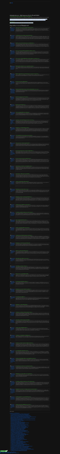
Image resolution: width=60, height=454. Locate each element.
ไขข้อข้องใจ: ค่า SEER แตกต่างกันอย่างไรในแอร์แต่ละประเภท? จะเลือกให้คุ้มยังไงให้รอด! (20, 415)
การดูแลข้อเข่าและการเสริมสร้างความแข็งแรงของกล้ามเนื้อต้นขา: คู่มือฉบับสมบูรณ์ (20, 444)
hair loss (39, 19)
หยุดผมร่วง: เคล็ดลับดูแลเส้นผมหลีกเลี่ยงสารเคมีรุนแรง (17, 432)
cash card (43, 19)
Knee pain (24, 20)
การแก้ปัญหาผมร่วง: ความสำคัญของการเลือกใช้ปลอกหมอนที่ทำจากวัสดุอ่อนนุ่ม (19, 441)
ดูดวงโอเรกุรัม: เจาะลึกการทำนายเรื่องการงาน (16, 421)
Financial (27, 20)
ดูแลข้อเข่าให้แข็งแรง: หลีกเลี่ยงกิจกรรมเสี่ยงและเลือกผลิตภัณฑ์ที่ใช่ (18, 442)
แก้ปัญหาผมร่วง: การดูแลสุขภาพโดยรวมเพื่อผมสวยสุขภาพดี (17, 435)
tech (33, 20)
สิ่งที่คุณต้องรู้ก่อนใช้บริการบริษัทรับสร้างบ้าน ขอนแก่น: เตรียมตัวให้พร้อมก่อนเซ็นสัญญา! (20, 417)
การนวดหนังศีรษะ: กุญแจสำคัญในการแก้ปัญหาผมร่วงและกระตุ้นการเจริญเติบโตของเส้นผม (21, 448)
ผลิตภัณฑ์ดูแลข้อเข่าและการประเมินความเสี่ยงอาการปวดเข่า (17, 429)
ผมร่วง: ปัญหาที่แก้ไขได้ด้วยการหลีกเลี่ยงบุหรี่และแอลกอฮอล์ (17, 445)
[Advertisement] (30, 8)
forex (41, 19)
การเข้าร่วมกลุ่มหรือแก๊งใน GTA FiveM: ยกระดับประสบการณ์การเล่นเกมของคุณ (19, 424)
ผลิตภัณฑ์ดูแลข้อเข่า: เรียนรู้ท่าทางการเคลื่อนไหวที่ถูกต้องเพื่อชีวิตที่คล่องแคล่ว (19, 430)
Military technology (15, 19)
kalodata (34, 19)
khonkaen (31, 19)
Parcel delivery (17, 20)
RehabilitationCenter (12, 20)
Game (20, 19)
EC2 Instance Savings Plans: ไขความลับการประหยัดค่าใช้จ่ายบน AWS (18, 426)
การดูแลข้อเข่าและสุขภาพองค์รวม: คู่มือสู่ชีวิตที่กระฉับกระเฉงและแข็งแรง (19, 450)
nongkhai (27, 19)
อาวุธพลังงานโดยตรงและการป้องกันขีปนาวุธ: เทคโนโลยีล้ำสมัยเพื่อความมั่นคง (19, 427)
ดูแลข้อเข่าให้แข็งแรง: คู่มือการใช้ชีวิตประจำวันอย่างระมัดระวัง (18, 436)
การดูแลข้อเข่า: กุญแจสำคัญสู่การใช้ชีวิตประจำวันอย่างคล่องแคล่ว (18, 433)
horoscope (11, 19)
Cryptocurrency (23, 19)
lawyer (29, 19)
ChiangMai (44, 20)
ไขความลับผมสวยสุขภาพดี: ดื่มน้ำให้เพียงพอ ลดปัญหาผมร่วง (17, 438)
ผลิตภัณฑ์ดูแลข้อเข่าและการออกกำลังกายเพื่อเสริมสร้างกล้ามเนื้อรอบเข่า (19, 439)
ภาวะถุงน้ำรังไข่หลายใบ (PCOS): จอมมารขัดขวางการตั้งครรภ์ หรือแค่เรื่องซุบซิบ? (20, 414)
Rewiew (46, 19)
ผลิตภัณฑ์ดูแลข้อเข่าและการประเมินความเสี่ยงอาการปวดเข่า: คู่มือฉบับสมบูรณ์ (19, 447)
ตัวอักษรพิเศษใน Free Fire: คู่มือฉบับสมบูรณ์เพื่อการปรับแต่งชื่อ (18, 423)
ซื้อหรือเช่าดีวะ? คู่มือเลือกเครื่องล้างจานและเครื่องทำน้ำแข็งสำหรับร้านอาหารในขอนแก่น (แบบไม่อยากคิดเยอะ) (23, 418)
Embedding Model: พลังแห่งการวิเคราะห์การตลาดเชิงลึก (17, 420)
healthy (37, 19)
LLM (18, 19)
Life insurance (21, 20)
